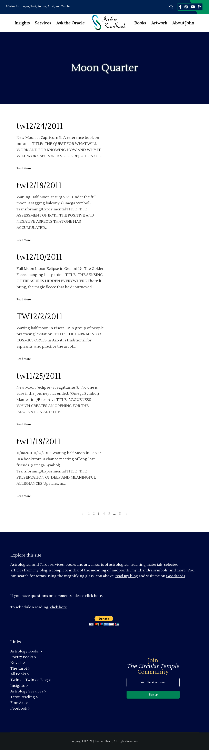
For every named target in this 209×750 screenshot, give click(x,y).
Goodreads (175, 576)
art (86, 564)
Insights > (19, 685)
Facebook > (20, 708)
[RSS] (199, 7)
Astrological (20, 564)
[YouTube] (193, 7)
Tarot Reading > (24, 697)
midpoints (121, 570)
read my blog (126, 576)
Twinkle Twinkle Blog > (30, 680)
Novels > (18, 662)
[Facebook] (180, 7)
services (57, 564)
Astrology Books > (26, 651)
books (70, 564)
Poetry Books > (23, 657)
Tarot (44, 564)
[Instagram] (186, 7)
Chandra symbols (153, 570)
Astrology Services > (28, 691)
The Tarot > (20, 668)
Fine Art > (19, 702)
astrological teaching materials (135, 564)
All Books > (20, 674)
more (181, 570)
